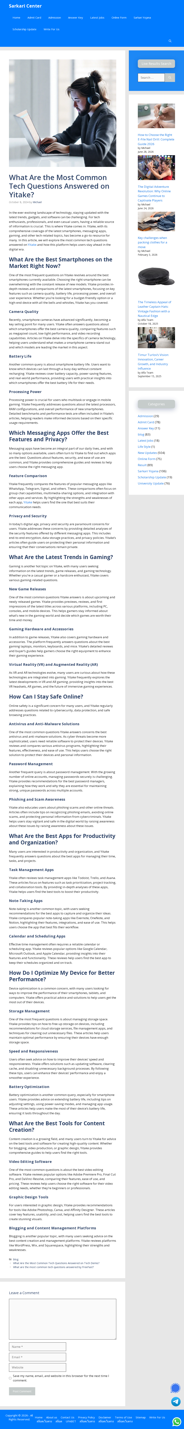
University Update (151, 483)
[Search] (170, 77)
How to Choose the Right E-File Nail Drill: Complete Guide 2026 (156, 139)
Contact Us (67, 1417)
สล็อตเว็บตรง (44, 1421)
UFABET (71, 1421)
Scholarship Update (24, 29)
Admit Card (34, 17)
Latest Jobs (97, 17)
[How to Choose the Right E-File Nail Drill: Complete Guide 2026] (156, 116)
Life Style (144, 447)
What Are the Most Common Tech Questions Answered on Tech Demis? (56, 1263)
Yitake (32, 245)
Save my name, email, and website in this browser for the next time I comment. (61, 1378)
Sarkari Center (25, 6)
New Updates (147, 453)
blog (16, 1259)
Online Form (119, 17)
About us (51, 1417)
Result (142, 465)
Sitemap (141, 1417)
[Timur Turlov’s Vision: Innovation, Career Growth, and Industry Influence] (156, 338)
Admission (54, 17)
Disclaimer (104, 1417)
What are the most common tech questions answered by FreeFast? (53, 1267)
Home (16, 17)
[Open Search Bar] (170, 41)
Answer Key (75, 17)
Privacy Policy (86, 1417)
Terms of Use (123, 1417)
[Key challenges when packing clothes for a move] (156, 222)
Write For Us (51, 29)
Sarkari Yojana (142, 17)
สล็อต (59, 1421)
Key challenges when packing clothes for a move (152, 242)
